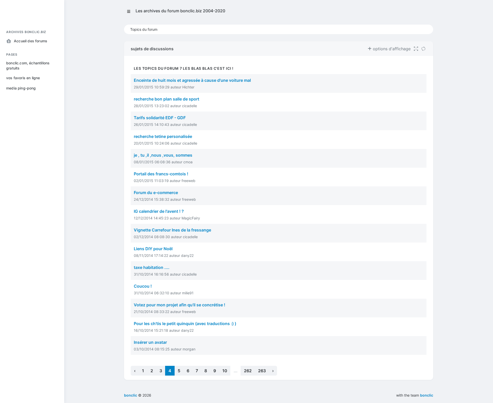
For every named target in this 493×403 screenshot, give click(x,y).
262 (248, 370)
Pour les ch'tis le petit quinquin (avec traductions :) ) (185, 323)
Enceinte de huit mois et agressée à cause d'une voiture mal (192, 80)
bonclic (426, 395)
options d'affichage (391, 48)
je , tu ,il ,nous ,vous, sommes (163, 155)
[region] (32, 210)
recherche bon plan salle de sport (166, 99)
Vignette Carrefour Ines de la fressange (172, 230)
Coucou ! (143, 286)
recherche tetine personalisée (163, 136)
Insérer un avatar (150, 342)
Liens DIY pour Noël (153, 248)
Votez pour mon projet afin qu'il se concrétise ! (179, 304)
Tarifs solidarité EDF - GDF (160, 117)
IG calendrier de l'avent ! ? (159, 211)
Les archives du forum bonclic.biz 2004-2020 (180, 10)
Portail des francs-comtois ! (161, 173)
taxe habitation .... (151, 267)
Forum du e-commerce (156, 192)
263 (262, 370)
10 (224, 370)
